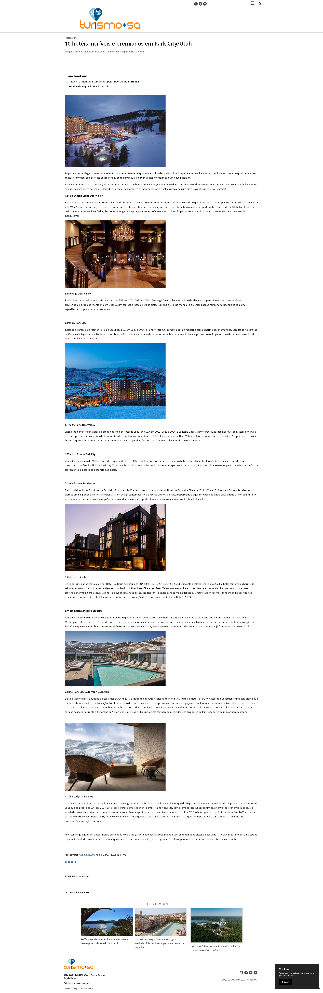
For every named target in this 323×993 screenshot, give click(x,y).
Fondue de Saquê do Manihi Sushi (88, 86)
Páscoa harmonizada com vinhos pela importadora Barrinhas (104, 81)
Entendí (285, 982)
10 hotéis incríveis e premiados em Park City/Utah (128, 43)
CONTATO (240, 979)
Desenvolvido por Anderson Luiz (78, 988)
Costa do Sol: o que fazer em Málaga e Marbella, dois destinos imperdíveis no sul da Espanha (159, 943)
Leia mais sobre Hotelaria (77, 892)
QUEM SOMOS (228, 979)
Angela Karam (87, 854)
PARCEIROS (251, 979)
